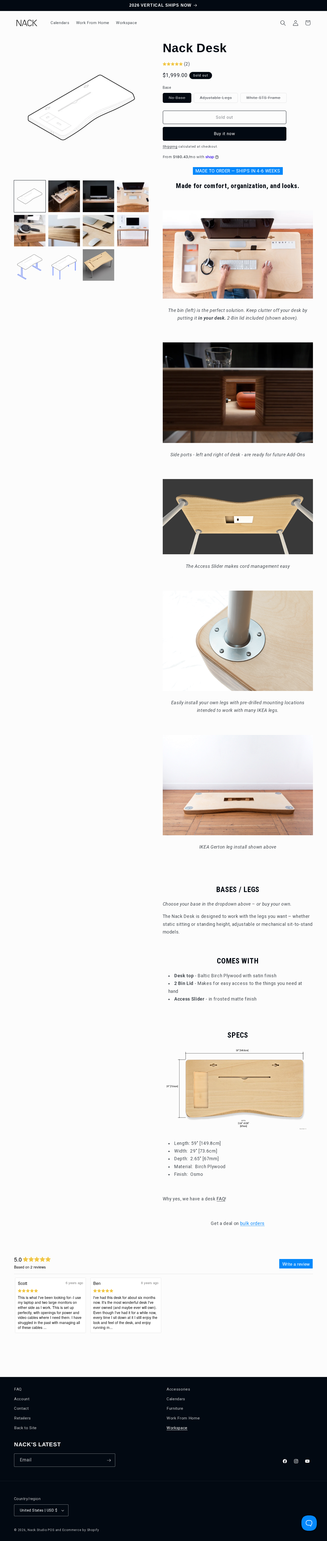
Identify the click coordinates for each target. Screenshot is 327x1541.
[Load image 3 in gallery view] (98, 196)
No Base (180, 99)
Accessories (178, 1389)
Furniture (175, 1408)
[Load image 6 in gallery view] (64, 230)
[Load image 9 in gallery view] (29, 265)
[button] (283, 23)
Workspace (177, 1427)
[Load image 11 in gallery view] (98, 265)
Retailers (22, 1418)
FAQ (221, 1198)
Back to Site (25, 1427)
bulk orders (252, 1223)
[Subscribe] (109, 1460)
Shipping (170, 146)
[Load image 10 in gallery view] (64, 265)
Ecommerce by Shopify (80, 1530)
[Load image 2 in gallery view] (64, 196)
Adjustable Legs (219, 99)
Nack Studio (37, 1530)
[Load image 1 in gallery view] (29, 196)
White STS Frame (266, 99)
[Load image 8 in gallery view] (132, 230)
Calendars (176, 1398)
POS (51, 1530)
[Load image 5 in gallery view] (29, 230)
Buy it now (224, 133)
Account (22, 1398)
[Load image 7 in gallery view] (98, 230)
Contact (21, 1408)
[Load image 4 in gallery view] (132, 196)
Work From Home (183, 1418)
